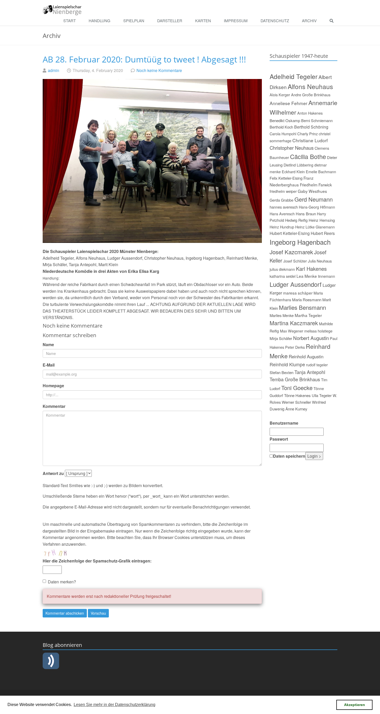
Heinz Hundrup (282, 226)
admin (53, 70)
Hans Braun (306, 213)
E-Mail (49, 365)
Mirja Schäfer (281, 338)
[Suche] (332, 21)
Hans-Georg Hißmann (317, 207)
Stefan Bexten (281, 372)
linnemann (326, 276)
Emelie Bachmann (321, 171)
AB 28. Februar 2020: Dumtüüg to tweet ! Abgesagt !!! (144, 59)
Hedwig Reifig (296, 220)
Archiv (309, 20)
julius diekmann (282, 269)
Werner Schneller (296, 402)
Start (69, 20)
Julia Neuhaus (320, 261)
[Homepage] (62, 10)
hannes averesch (284, 207)
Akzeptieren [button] (354, 705)
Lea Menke (307, 276)
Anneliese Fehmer (288, 103)
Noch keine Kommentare (159, 70)
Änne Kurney (296, 408)
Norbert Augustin (311, 337)
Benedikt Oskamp (285, 120)
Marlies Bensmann (302, 307)
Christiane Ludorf (310, 140)
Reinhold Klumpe (287, 364)
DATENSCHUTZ (275, 20)
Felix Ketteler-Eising (286, 178)
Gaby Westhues (312, 191)
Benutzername (284, 423)
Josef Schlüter (295, 261)
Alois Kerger (280, 94)
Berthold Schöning (311, 127)
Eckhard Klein (293, 171)
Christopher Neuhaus (292, 147)
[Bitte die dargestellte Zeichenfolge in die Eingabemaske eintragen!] (58, 552)
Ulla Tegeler (322, 395)
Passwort (279, 439)
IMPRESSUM (236, 20)
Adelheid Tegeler (293, 76)
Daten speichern (289, 456)
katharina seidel (282, 276)
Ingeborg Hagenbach (300, 242)
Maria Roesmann (306, 299)
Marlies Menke (282, 315)
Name (48, 344)
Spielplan (133, 20)
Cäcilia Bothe (308, 156)
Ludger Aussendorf (296, 284)
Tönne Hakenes (297, 395)
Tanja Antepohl (309, 372)
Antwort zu (53, 473)
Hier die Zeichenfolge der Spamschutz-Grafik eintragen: (97, 561)
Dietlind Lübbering (298, 165)
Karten (203, 20)
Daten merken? (62, 582)
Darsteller (169, 20)
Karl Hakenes (311, 268)
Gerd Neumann (313, 199)
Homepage (53, 385)
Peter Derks (295, 347)
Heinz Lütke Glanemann (315, 226)
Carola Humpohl (283, 133)
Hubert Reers (323, 233)
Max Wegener (291, 331)
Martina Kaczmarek (294, 323)
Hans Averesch (282, 213)
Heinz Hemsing (322, 220)
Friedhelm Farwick (316, 184)
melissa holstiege (318, 331)
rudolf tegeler (317, 364)
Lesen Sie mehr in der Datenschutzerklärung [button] (114, 704)
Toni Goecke (297, 388)
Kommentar (54, 406)
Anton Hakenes (310, 113)
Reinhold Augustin (306, 356)
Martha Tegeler (308, 315)
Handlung (99, 20)
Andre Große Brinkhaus (310, 94)
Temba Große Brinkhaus (295, 379)
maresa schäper (298, 293)
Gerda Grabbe (281, 200)
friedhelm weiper (283, 191)
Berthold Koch (281, 127)
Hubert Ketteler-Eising (290, 233)
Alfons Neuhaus (310, 86)
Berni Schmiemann (317, 120)
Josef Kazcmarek (291, 252)
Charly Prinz (307, 133)
